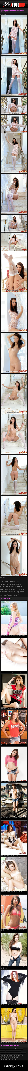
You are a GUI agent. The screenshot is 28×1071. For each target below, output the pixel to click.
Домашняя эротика (18, 1055)
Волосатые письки (16, 1051)
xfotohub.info (12, 1065)
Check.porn (17, 1063)
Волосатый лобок (4, 1053)
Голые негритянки (21, 1053)
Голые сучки (3, 1055)
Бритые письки (18, 1048)
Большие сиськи (10, 1048)
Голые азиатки (13, 1053)
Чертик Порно (3, 14)
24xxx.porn (11, 1063)
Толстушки (13, 1059)
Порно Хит (25, 3)
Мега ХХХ (2, 577)
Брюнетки (2, 1051)
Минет (11, 1057)
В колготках (8, 1051)
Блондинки (3, 1048)
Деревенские (10, 1055)
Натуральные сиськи (5, 1059)
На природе (16, 1057)
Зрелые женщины (4, 1057)
